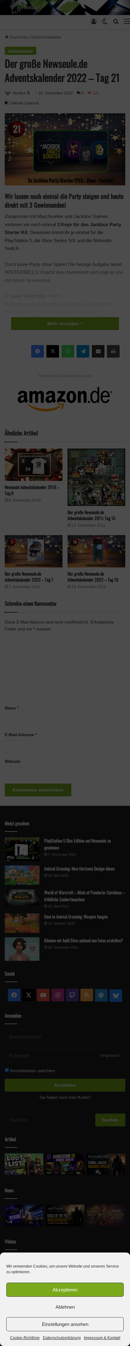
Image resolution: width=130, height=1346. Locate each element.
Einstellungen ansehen (65, 1324)
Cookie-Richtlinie (25, 1338)
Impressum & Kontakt (102, 1338)
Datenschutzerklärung (62, 1338)
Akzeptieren (65, 1289)
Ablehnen (65, 1307)
